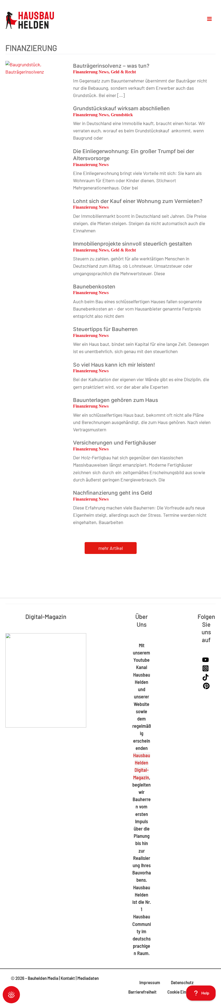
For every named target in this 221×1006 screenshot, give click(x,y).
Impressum (149, 982)
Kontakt (68, 978)
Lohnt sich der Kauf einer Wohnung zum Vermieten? (137, 201)
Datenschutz (182, 982)
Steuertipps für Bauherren (105, 329)
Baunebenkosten (94, 286)
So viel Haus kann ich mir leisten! (114, 364)
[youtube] (206, 661)
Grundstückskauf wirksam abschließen (121, 108)
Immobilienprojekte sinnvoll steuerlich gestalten (132, 243)
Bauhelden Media (43, 978)
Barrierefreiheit (142, 991)
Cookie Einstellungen (186, 991)
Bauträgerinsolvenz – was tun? (111, 66)
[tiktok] (206, 678)
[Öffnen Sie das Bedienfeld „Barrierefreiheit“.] (11, 994)
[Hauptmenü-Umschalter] (209, 19)
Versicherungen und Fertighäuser (114, 442)
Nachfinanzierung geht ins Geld (112, 493)
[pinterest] (206, 687)
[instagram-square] (206, 670)
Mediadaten (88, 978)
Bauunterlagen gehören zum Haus (115, 400)
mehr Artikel (110, 548)
